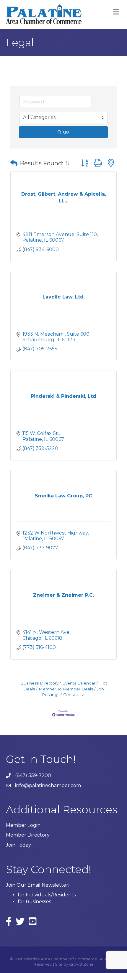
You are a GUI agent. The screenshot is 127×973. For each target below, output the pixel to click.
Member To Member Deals (66, 689)
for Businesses (34, 901)
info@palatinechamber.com (48, 785)
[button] (13, 163)
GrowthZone (81, 964)
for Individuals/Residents (47, 895)
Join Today (18, 845)
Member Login (23, 825)
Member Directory (28, 835)
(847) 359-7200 (33, 775)
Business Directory (39, 683)
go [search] (66, 132)
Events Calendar (78, 683)
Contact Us (74, 694)
